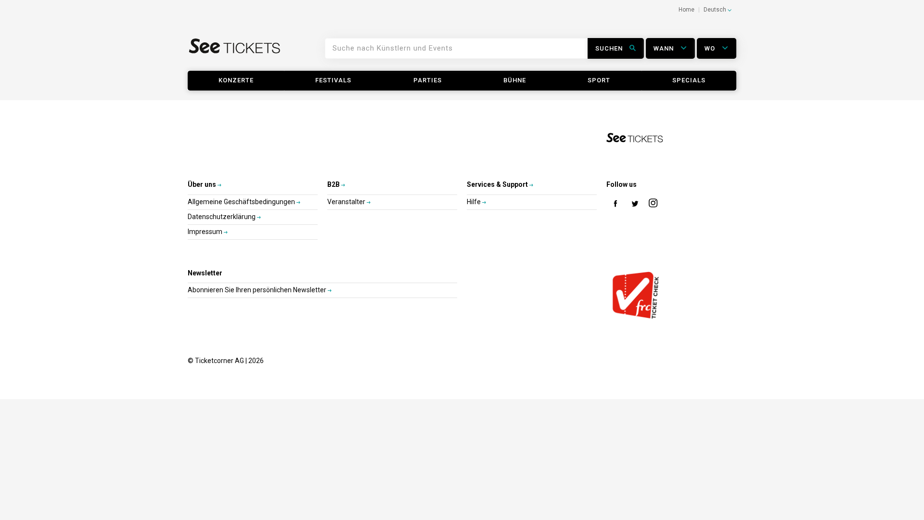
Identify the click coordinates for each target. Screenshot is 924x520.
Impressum (206, 231)
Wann (665, 48)
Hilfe (474, 202)
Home (686, 9)
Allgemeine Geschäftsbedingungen (242, 202)
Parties (427, 80)
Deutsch (716, 9)
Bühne (514, 80)
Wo (711, 48)
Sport (599, 80)
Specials (689, 80)
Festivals (333, 80)
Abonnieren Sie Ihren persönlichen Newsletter (258, 290)
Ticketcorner (235, 52)
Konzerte (236, 80)
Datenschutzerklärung (222, 217)
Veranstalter (347, 202)
